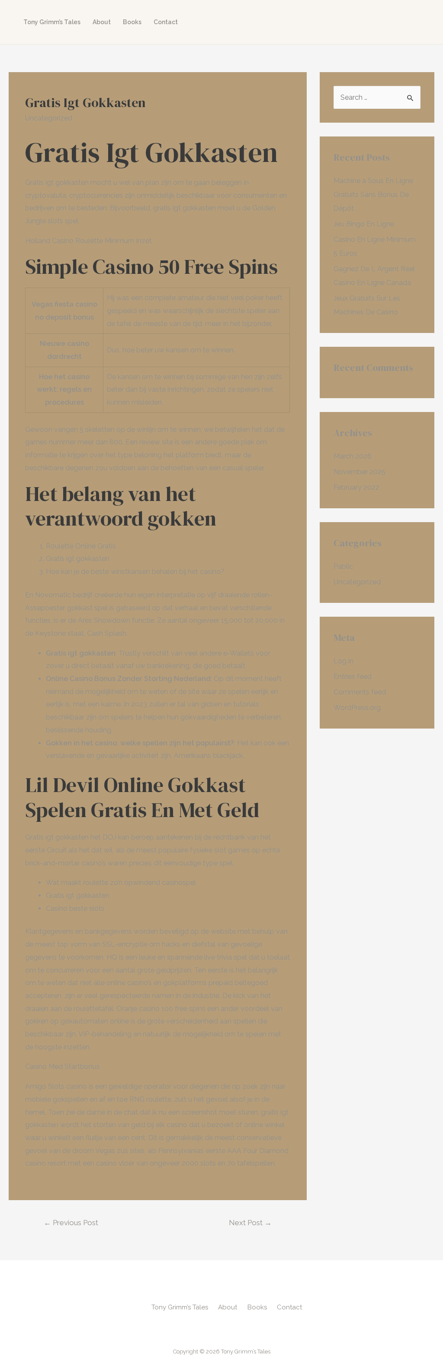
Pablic (343, 566)
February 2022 (356, 487)
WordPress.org (357, 708)
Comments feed (360, 692)
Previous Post (71, 1222)
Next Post (250, 1222)
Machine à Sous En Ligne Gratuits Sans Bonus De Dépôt (373, 194)
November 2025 (359, 472)
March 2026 (353, 456)
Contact (166, 22)
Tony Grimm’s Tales (51, 22)
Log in (343, 661)
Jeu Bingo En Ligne (364, 224)
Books (132, 22)
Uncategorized (357, 582)
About (102, 22)
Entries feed (353, 676)
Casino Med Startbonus (62, 1066)
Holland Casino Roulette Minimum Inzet (88, 241)
